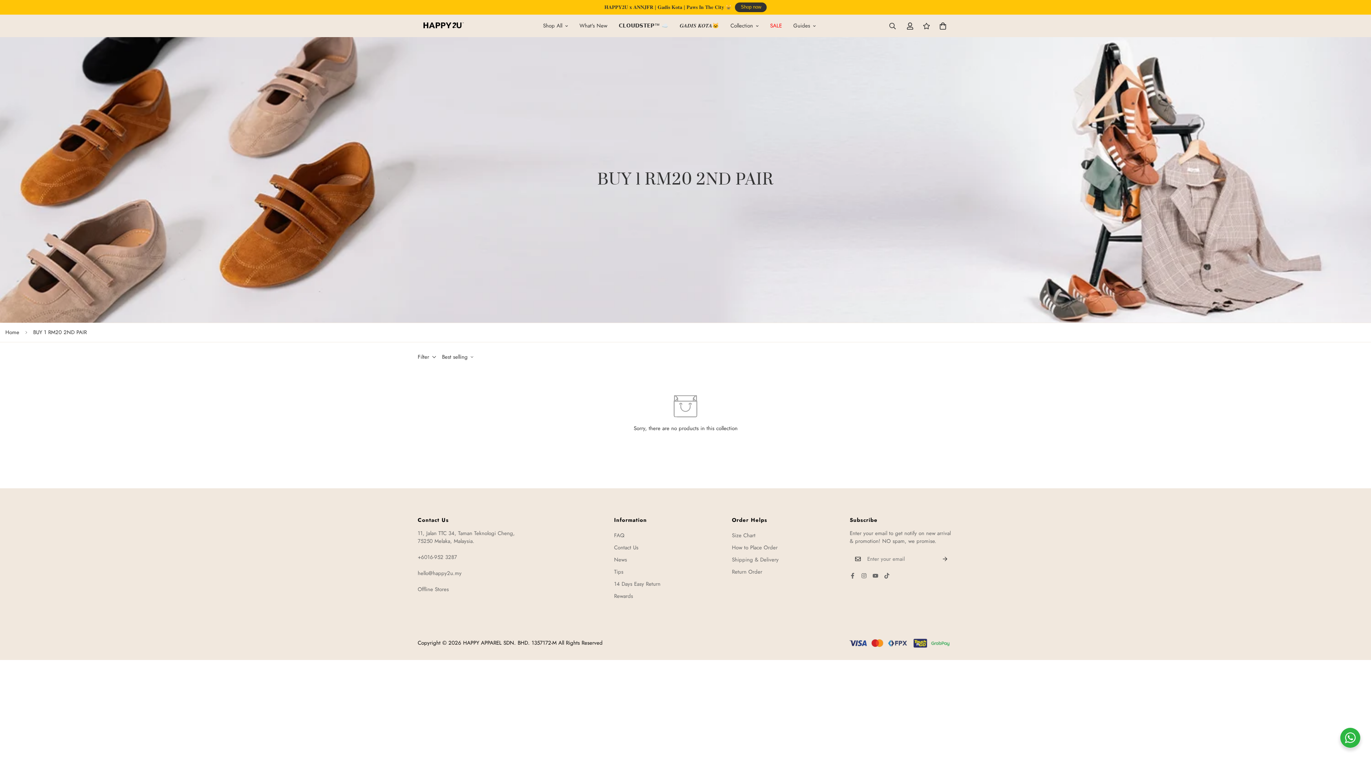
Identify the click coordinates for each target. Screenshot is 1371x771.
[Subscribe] (945, 559)
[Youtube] (875, 576)
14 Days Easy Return (637, 584)
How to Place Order (755, 547)
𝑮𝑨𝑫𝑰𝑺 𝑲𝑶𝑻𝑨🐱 (699, 26)
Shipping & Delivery (755, 560)
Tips (618, 572)
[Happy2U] (443, 26)
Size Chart (743, 535)
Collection (741, 26)
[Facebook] (852, 576)
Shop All (552, 26)
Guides (801, 26)
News (620, 560)
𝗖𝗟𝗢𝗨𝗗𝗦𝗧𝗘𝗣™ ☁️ (643, 26)
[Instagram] (864, 576)
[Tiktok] (887, 576)
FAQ (619, 535)
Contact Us (626, 547)
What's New (593, 26)
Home (12, 332)
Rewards (623, 596)
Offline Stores (433, 589)
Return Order (747, 572)
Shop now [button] (751, 7)
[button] (943, 26)
